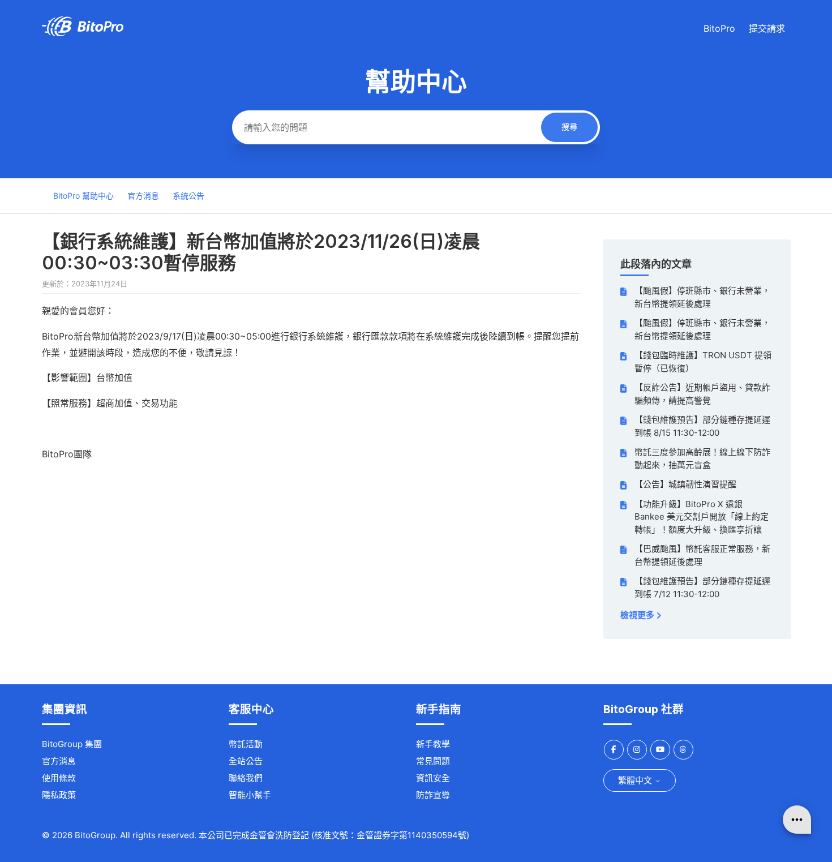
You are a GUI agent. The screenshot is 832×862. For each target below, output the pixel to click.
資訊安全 (433, 778)
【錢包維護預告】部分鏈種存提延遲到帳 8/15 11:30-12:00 (702, 426)
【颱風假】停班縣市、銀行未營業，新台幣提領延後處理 (702, 297)
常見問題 (433, 761)
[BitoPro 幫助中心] (82, 33)
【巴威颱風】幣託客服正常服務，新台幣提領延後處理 (702, 555)
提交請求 (767, 28)
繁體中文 (636, 780)
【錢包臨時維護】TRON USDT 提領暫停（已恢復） (702, 362)
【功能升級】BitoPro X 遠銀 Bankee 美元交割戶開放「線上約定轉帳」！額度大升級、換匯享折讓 (701, 517)
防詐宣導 (433, 795)
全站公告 (246, 761)
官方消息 (143, 195)
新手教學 (433, 744)
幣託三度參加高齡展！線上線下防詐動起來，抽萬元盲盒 (702, 458)
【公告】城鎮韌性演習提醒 (685, 484)
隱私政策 (59, 795)
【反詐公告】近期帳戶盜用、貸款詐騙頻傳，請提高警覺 (702, 394)
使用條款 (59, 778)
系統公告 (188, 195)
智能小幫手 (250, 795)
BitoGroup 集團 (72, 744)
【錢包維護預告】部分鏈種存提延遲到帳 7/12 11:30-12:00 (702, 587)
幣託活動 (246, 744)
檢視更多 (638, 615)
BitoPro (719, 28)
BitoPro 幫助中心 (83, 195)
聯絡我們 (246, 778)
